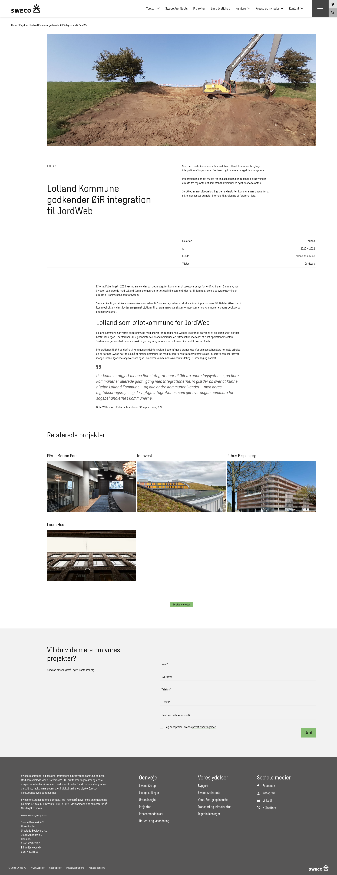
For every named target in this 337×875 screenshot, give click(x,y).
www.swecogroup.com (34, 815)
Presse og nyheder (267, 8)
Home (14, 25)
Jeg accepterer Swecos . (190, 727)
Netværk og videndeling (154, 821)
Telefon (166, 689)
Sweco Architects (176, 8)
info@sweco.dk (32, 847)
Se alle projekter (181, 604)
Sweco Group (147, 786)
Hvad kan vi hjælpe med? (175, 715)
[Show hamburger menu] (320, 8)
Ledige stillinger (149, 793)
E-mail (165, 702)
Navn (164, 664)
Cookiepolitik (55, 867)
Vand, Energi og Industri (213, 800)
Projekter (199, 8)
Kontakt (294, 8)
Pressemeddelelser (151, 814)
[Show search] (333, 12)
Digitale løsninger (209, 814)
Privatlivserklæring (75, 867)
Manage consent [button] (96, 867)
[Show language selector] (333, 4)
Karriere (241, 8)
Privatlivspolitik (38, 867)
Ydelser (151, 8)
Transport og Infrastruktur (214, 807)
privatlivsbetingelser (204, 727)
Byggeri (203, 786)
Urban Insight (147, 800)
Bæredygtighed (220, 8)
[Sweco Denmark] (25, 8)
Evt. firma (166, 676)
